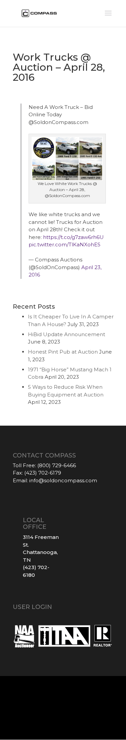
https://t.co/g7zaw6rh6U (73, 237)
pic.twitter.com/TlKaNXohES (64, 244)
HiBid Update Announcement (66, 334)
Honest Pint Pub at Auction (63, 352)
